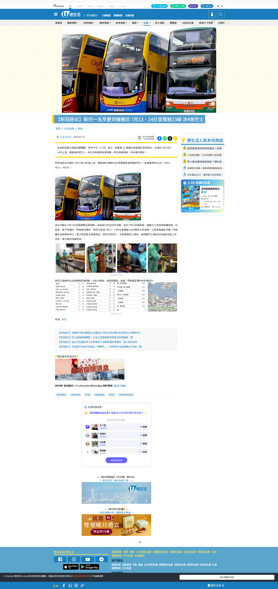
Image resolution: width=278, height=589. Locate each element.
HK (70, 6)
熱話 (80, 128)
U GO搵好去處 (160, 6)
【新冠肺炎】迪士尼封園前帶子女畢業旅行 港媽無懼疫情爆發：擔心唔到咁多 (97, 342)
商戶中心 (193, 6)
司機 (88, 394)
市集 (125, 551)
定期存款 (129, 15)
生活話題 (69, 128)
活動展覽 (116, 551)
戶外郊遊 (128, 555)
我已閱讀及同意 (227, 577)
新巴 (64, 319)
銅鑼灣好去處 (160, 551)
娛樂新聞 (118, 15)
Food (90, 6)
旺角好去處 (203, 551)
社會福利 (140, 555)
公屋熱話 (106, 15)
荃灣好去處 (189, 551)
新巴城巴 (76, 394)
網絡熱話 (100, 394)
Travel (79, 6)
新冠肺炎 (62, 394)
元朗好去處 (175, 551)
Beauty (101, 6)
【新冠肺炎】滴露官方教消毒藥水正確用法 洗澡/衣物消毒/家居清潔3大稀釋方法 (99, 332)
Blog (112, 6)
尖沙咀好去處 (143, 551)
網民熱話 (116, 564)
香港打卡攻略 (206, 22)
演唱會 (58, 22)
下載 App (208, 6)
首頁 (58, 128)
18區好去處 (188, 22)
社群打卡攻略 (179, 6)
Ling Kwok (65, 136)
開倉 (132, 551)
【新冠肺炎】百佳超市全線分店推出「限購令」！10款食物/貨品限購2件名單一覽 (99, 346)
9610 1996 (120, 385)
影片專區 (159, 22)
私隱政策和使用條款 (82, 576)
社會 (214, 551)
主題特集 (222, 22)
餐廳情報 (116, 555)
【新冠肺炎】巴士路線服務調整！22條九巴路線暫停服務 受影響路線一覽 (95, 337)
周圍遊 (173, 22)
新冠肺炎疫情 (126, 394)
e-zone (122, 6)
